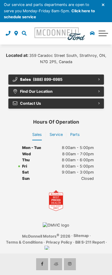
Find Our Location (36, 91)
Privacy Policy (59, 242)
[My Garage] (92, 33)
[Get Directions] (16, 33)
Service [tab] (56, 134)
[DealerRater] (56, 264)
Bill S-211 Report (90, 242)
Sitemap (81, 235)
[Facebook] (42, 264)
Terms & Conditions (24, 242)
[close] (103, 4)
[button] (24, 33)
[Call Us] (8, 33)
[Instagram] (70, 264)
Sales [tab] (37, 134)
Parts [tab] (75, 134)
